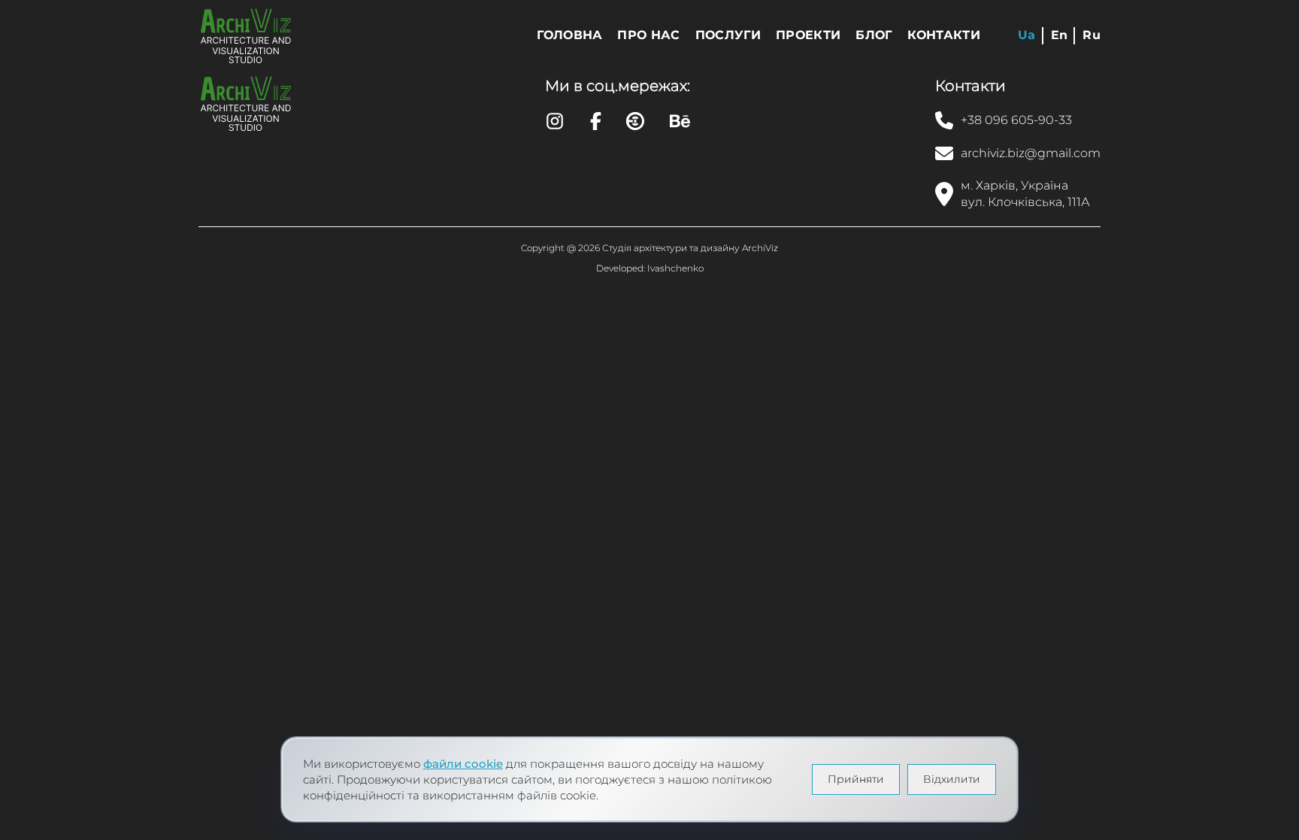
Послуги (728, 35)
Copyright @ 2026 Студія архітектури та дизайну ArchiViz (649, 247)
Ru (1091, 35)
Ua (1027, 35)
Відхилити (951, 779)
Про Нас (648, 35)
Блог (873, 35)
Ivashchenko (675, 268)
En (1059, 35)
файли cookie (463, 764)
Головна (569, 35)
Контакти (944, 35)
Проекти (808, 35)
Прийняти (856, 779)
